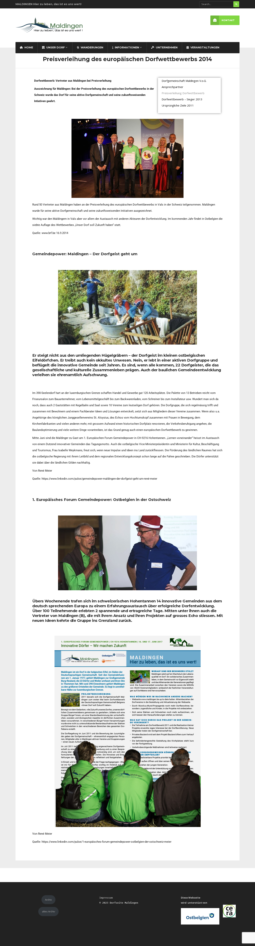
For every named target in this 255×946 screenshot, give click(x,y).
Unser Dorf (55, 47)
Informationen (126, 47)
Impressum (106, 897)
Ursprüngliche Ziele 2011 (178, 105)
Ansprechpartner (172, 87)
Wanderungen (91, 47)
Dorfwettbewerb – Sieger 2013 (182, 99)
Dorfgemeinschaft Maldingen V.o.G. (184, 81)
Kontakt (228, 20)
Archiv (48, 899)
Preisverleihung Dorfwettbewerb (183, 93)
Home (28, 47)
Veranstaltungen (204, 47)
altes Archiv (48, 911)
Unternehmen (166, 47)
